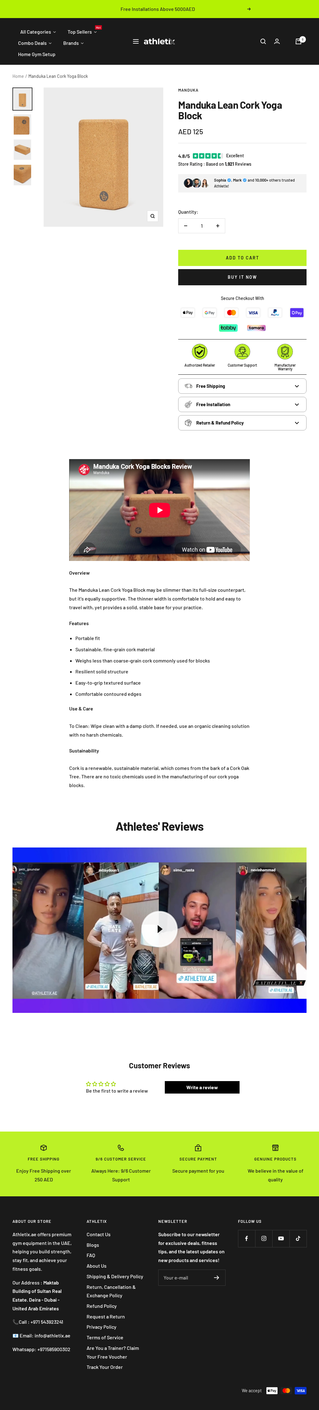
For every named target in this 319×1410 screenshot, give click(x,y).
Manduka (188, 90)
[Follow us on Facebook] (246, 1238)
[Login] (277, 41)
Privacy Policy (102, 1327)
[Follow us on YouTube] (280, 1238)
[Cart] (298, 41)
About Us (97, 1266)
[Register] (216, 1277)
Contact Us (99, 1234)
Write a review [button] (202, 1087)
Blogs (93, 1245)
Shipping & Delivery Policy (115, 1276)
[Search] (263, 41)
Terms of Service (105, 1337)
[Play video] (159, 929)
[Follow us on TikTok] (298, 1238)
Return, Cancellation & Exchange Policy (111, 1291)
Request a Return (106, 1316)
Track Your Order (105, 1367)
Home (18, 76)
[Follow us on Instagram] (263, 1238)
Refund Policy (102, 1306)
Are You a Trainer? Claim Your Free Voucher (113, 1352)
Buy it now (242, 277)
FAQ (91, 1255)
